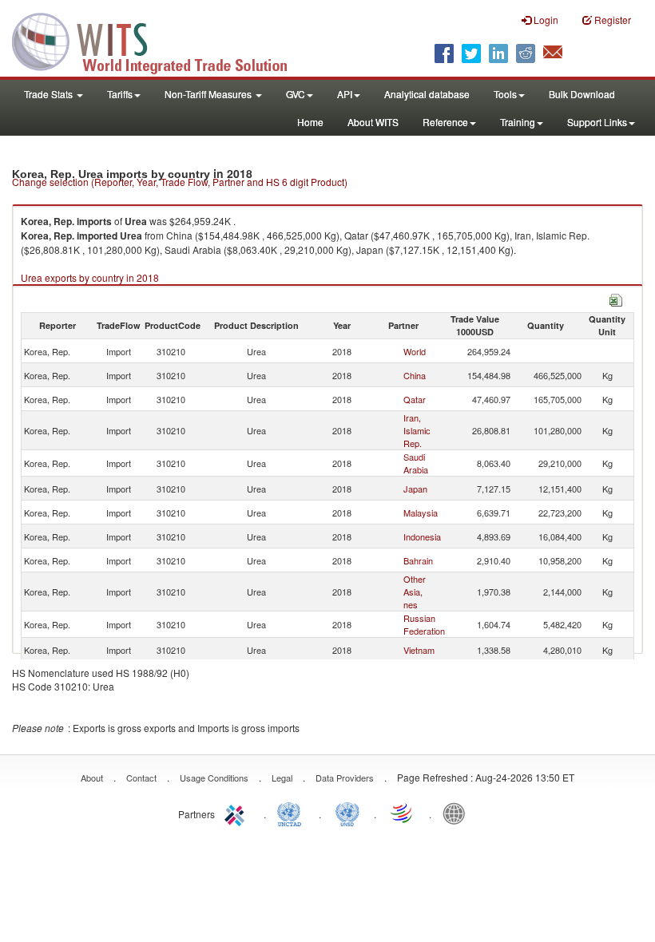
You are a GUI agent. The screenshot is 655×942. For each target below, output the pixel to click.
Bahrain (418, 560)
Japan (415, 488)
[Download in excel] (615, 298)
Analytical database (427, 94)
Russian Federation (424, 624)
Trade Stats (49, 94)
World (414, 351)
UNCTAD (292, 813)
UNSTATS (347, 813)
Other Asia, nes (414, 591)
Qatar (414, 399)
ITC (237, 813)
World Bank (458, 813)
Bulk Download (582, 94)
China (414, 375)
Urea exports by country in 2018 (90, 277)
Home (310, 122)
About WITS (373, 122)
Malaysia (420, 512)
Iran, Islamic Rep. (417, 430)
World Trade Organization (403, 813)
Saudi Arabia (415, 463)
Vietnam (419, 649)
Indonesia (422, 536)
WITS (160, 40)
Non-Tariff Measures (209, 94)
